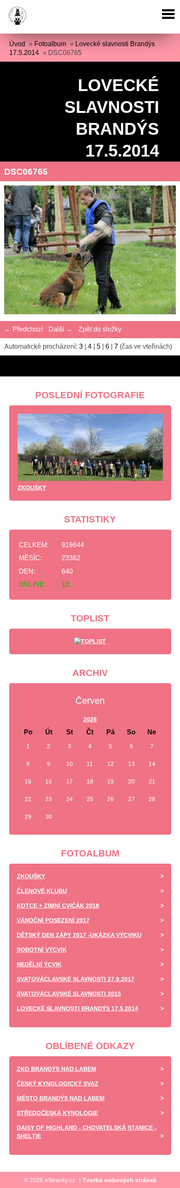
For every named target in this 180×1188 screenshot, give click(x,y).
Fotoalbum (50, 43)
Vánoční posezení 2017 (53, 920)
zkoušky (32, 487)
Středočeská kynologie (57, 1113)
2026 (90, 719)
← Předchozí (23, 329)
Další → (60, 329)
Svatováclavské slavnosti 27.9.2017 (75, 979)
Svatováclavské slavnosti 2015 (69, 993)
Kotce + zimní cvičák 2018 (58, 905)
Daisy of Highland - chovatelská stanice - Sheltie (87, 1131)
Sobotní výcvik (42, 949)
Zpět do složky (99, 329)
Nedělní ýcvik (39, 964)
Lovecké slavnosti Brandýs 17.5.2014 (77, 1008)
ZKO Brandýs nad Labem (56, 1068)
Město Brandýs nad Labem (61, 1098)
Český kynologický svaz (57, 1083)
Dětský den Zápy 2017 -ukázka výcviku (79, 935)
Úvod (17, 43)
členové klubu (42, 891)
